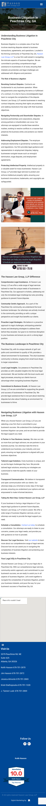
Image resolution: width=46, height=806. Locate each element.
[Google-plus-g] (29, 743)
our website (33, 540)
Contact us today (28, 525)
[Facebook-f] (24, 743)
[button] (41, 4)
